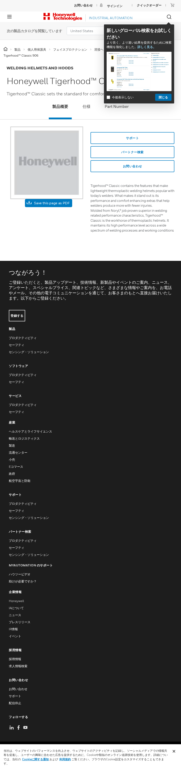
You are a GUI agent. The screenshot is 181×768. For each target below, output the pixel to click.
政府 (12, 473)
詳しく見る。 (147, 47)
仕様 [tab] (86, 106)
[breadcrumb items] (6, 49)
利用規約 (65, 759)
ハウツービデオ (19, 574)
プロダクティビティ (23, 338)
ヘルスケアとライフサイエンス (30, 431)
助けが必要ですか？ (23, 581)
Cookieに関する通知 (35, 759)
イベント (15, 636)
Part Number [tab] (117, 106)
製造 (12, 445)
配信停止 (15, 703)
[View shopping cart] (172, 5)
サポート (132, 138)
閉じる (163, 97)
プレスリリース (19, 622)
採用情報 (15, 659)
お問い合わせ (18, 689)
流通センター (18, 452)
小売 (12, 459)
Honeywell (16, 601)
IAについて (16, 608)
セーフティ (16, 345)
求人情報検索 (18, 666)
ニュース (15, 615)
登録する (17, 315)
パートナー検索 (132, 152)
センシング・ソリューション (29, 352)
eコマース (16, 466)
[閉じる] (174, 751)
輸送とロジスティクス (24, 438)
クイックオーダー (149, 5)
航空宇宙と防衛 (19, 481)
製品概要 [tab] (60, 106)
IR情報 (13, 629)
